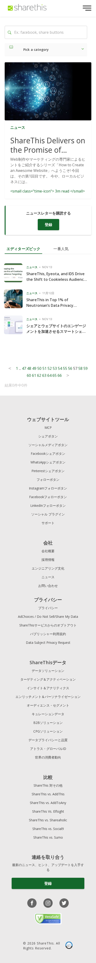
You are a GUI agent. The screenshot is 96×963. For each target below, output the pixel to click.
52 (50, 368)
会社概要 (48, 551)
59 (85, 368)
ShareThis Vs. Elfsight (48, 811)
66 (60, 375)
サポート (48, 523)
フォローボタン (48, 479)
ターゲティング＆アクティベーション (48, 679)
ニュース (48, 577)
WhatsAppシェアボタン (48, 462)
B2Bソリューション (48, 722)
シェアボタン (48, 436)
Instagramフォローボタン (48, 488)
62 (39, 375)
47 (24, 368)
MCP (48, 427)
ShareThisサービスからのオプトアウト (48, 625)
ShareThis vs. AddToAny (48, 802)
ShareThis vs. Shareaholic (48, 820)
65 (54, 375)
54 (60, 368)
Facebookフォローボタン (48, 497)
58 (80, 368)
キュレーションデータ (48, 714)
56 (70, 368)
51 (44, 368)
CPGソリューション (48, 731)
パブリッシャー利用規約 (48, 634)
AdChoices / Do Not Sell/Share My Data (48, 616)
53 (55, 368)
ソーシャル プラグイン (48, 514)
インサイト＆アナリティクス (48, 688)
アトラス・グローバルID (48, 748)
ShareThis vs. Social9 (48, 828)
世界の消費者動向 (48, 757)
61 (34, 375)
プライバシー (48, 608)
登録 (48, 224)
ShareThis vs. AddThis (48, 794)
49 (34, 368)
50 (39, 368)
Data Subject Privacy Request (48, 642)
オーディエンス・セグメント (48, 705)
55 (65, 368)
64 (49, 375)
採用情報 (48, 559)
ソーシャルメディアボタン (48, 445)
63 (44, 375)
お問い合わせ (48, 585)
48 (29, 368)
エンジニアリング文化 (48, 568)
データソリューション (48, 670)
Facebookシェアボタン (48, 453)
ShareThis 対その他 (48, 785)
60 (29, 375)
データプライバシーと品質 (48, 740)
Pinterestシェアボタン (48, 471)
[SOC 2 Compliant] (69, 945)
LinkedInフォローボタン (48, 505)
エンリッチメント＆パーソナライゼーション (48, 696)
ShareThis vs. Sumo (48, 837)
